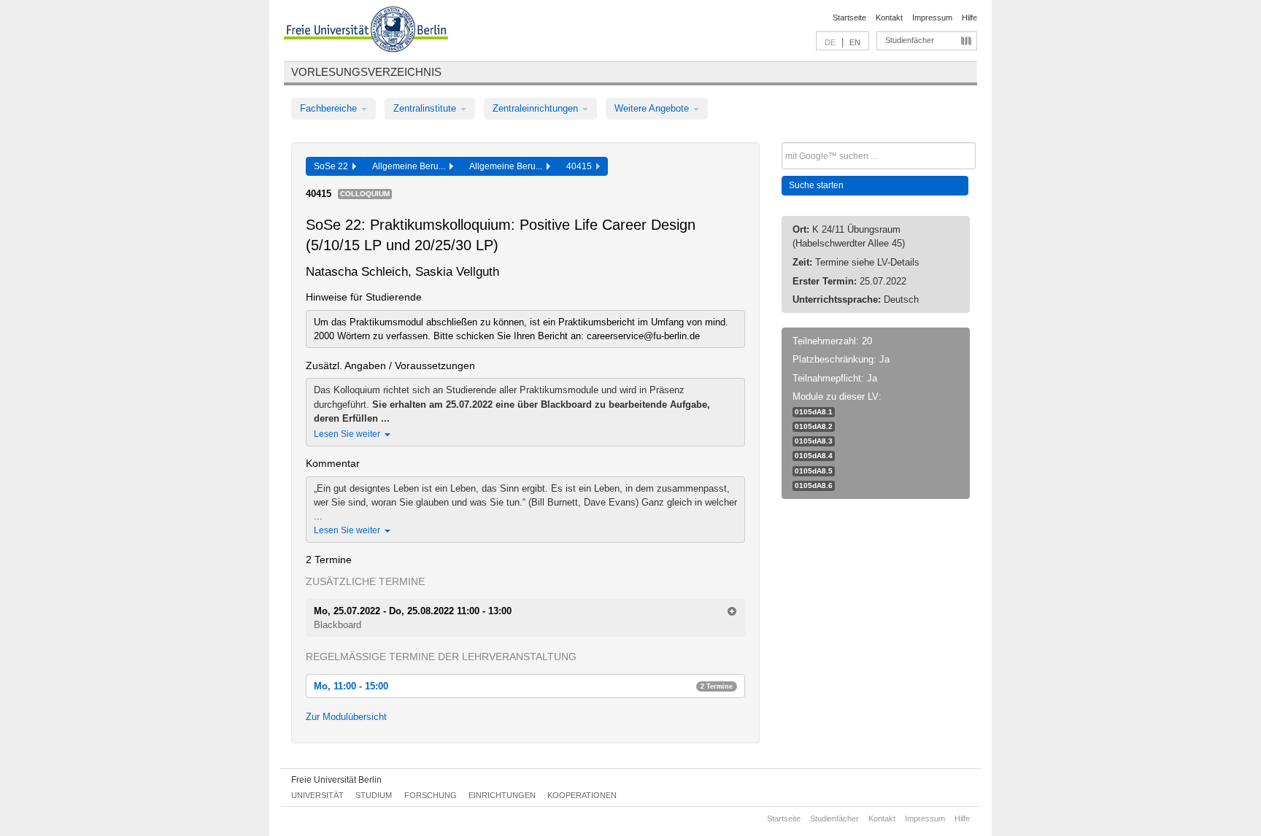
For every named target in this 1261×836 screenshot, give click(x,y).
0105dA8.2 (814, 426)
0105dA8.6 (814, 485)
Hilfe (969, 17)
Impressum (932, 17)
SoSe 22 (333, 166)
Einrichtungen (502, 795)
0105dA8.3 (814, 441)
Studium (373, 795)
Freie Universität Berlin (336, 780)
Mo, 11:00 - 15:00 (523, 686)
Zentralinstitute (426, 108)
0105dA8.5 (814, 471)
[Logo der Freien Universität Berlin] (366, 31)
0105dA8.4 (814, 456)
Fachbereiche (330, 108)
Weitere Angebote (653, 108)
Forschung (430, 795)
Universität (317, 795)
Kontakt (889, 17)
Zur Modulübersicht (346, 716)
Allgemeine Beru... (411, 166)
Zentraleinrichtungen (537, 108)
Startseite (849, 17)
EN (854, 42)
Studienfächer (909, 40)
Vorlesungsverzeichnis (366, 72)
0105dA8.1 (814, 412)
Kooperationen (582, 795)
